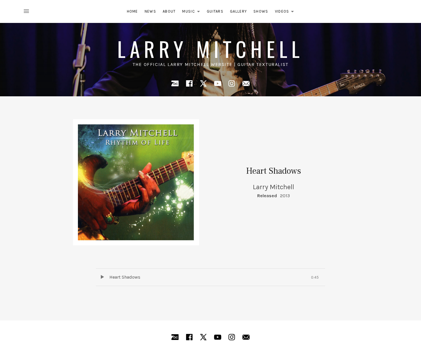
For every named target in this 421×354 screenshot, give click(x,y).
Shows (260, 11)
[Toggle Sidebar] (28, 11)
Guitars (215, 11)
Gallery (238, 11)
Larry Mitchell (210, 48)
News (150, 11)
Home (132, 11)
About (169, 11)
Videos (286, 12)
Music (192, 12)
